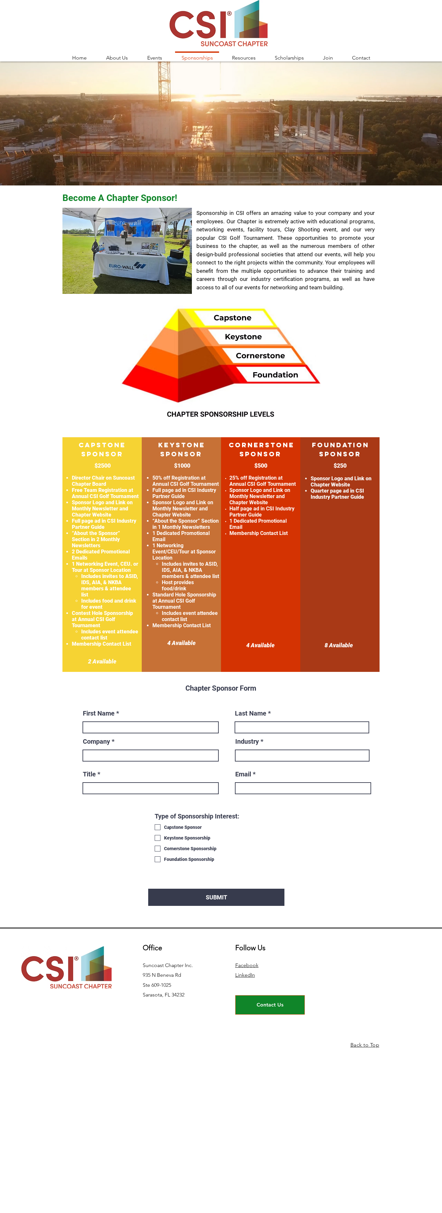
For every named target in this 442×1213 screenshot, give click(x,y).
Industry (247, 741)
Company (96, 741)
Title (89, 774)
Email (243, 774)
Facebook (247, 965)
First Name (99, 713)
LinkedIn (245, 975)
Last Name (250, 713)
